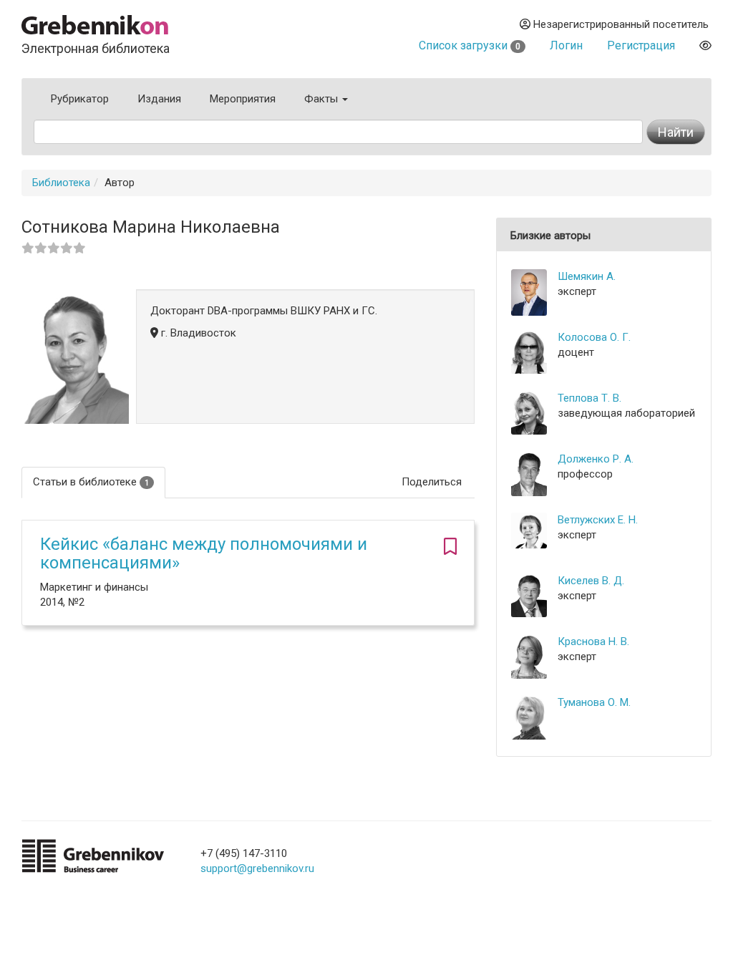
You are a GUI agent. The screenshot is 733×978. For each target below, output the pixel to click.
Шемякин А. (587, 276)
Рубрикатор (80, 98)
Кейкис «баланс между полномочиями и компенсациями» (203, 553)
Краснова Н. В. (593, 641)
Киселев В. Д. (591, 580)
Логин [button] (566, 45)
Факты (322, 98)
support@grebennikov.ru (257, 868)
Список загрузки (469, 45)
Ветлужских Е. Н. (598, 519)
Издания (159, 98)
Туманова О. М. (594, 702)
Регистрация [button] (641, 45)
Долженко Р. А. (596, 458)
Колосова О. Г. (594, 337)
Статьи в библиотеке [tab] (91, 481)
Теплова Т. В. (589, 398)
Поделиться (432, 481)
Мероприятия (243, 98)
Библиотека (61, 182)
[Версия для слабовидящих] (705, 45)
